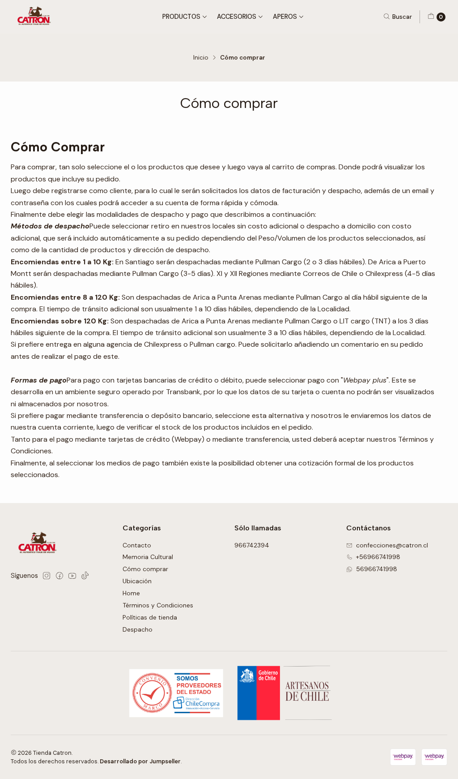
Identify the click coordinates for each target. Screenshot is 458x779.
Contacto (137, 545)
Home (131, 593)
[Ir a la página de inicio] (35, 17)
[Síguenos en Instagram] (46, 575)
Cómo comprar (145, 569)
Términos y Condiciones (158, 605)
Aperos (285, 17)
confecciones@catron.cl (392, 545)
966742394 (251, 545)
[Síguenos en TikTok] (85, 575)
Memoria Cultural (148, 557)
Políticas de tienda (150, 617)
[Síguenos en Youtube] (72, 575)
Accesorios (236, 17)
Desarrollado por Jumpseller (140, 761)
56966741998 (376, 569)
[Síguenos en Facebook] (59, 575)
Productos (181, 17)
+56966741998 (378, 557)
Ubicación (137, 581)
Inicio (200, 58)
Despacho (138, 629)
